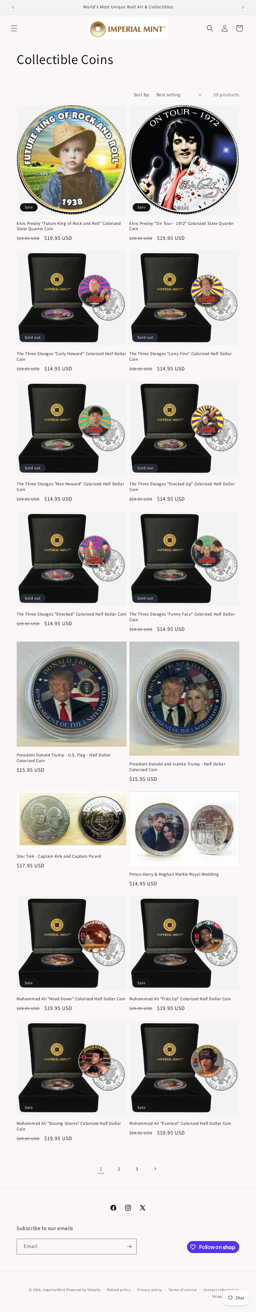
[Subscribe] (129, 1246)
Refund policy (119, 1289)
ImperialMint (54, 1289)
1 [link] (101, 1168)
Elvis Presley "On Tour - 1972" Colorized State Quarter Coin (181, 226)
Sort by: (142, 95)
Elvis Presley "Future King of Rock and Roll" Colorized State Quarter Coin (69, 226)
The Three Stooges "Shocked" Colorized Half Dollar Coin (71, 614)
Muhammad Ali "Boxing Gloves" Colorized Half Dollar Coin (69, 1126)
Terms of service (183, 1289)
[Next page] (155, 1168)
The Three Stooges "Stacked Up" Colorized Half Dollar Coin (182, 486)
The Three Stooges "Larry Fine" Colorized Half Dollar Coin (180, 356)
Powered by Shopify (83, 1289)
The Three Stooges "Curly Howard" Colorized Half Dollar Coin (71, 356)
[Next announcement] (243, 7)
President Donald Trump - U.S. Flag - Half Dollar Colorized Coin (64, 757)
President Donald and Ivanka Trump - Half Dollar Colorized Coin (177, 766)
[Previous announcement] (13, 7)
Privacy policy (149, 1289)
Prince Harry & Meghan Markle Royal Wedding (174, 874)
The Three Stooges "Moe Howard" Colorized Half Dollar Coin (70, 486)
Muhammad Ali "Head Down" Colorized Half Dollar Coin (71, 999)
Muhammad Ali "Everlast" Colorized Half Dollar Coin (180, 1123)
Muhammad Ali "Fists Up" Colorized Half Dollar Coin (180, 999)
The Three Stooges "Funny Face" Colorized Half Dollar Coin (182, 617)
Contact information (221, 1289)
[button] (14, 28)
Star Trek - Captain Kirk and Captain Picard (59, 856)
